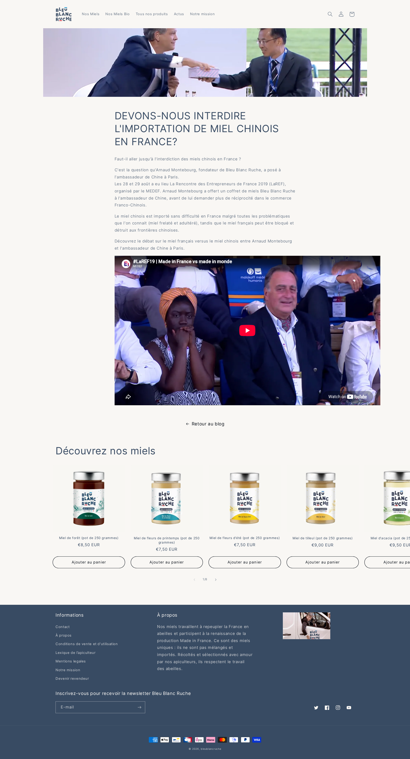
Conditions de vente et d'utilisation (87, 644)
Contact (63, 627)
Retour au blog (208, 424)
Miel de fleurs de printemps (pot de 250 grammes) (167, 540)
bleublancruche (211, 748)
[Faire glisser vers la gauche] (194, 579)
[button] (330, 14)
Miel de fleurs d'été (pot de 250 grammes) (245, 538)
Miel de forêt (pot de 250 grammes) (88, 538)
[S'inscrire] (139, 707)
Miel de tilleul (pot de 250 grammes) (323, 538)
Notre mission (68, 670)
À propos (64, 635)
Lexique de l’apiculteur (76, 653)
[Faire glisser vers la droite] (215, 579)
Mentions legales (71, 661)
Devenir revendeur (72, 678)
